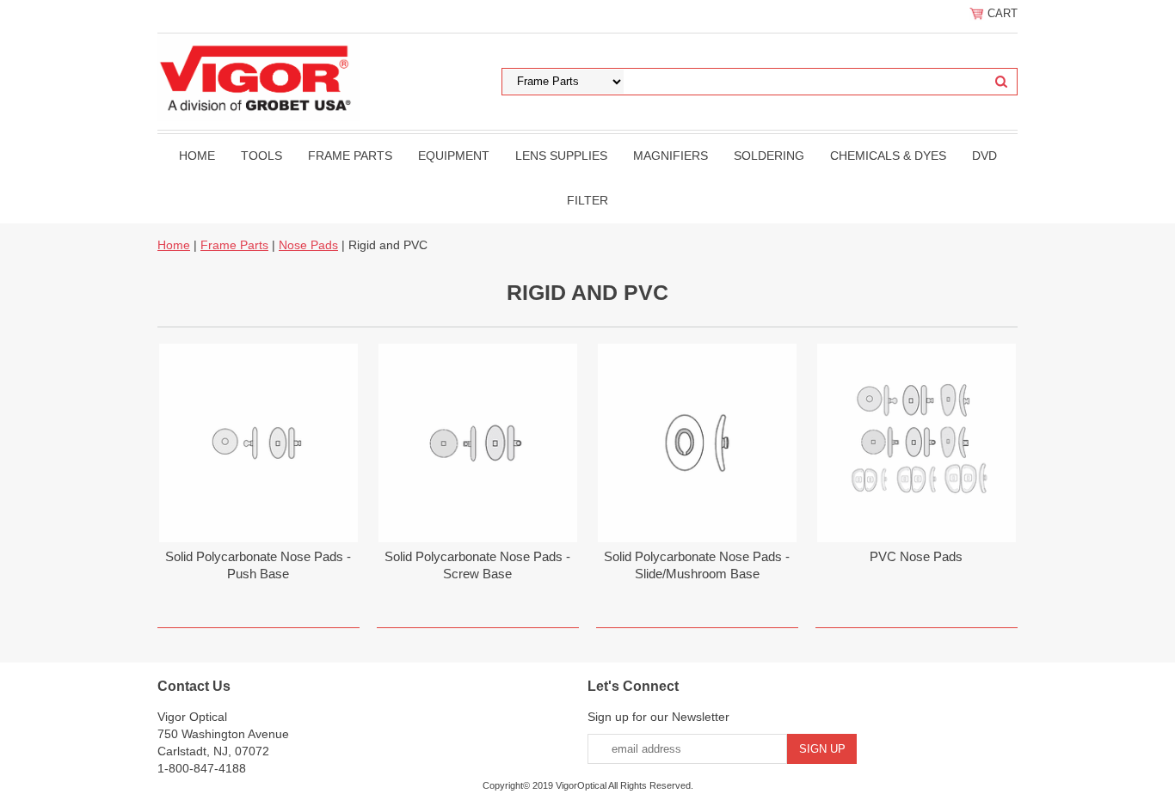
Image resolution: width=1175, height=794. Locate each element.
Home (197, 155)
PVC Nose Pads (916, 556)
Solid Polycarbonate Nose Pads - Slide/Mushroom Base (697, 565)
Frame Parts (350, 155)
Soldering (769, 155)
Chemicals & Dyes (888, 155)
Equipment (453, 155)
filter (587, 200)
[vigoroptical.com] (258, 76)
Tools (261, 155)
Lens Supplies (561, 155)
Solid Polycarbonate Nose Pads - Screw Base (477, 565)
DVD (984, 155)
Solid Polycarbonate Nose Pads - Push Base (258, 565)
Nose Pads (308, 245)
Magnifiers (670, 155)
